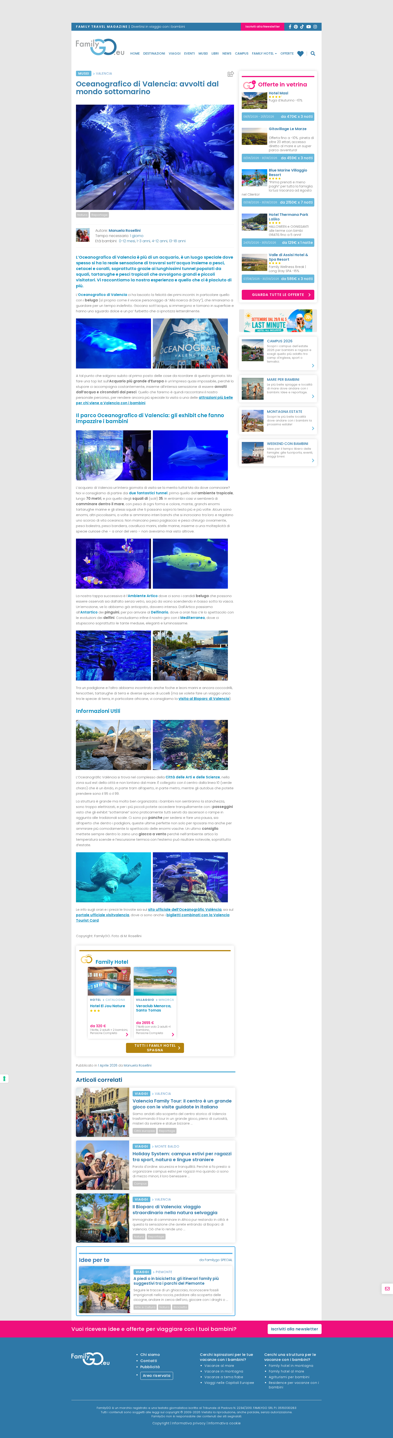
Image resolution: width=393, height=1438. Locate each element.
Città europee (144, 1131)
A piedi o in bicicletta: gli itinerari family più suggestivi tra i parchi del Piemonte (176, 1281)
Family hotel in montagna (291, 1365)
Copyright (161, 1423)
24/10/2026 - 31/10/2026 (259, 243)
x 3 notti (297, 116)
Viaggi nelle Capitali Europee (229, 1382)
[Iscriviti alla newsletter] (387, 1289)
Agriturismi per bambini (289, 1377)
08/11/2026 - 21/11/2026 (258, 117)
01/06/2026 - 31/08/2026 (260, 158)
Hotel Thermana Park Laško (288, 217)
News (226, 53)
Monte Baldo (167, 1146)
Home (135, 53)
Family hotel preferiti (302, 53)
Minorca (166, 1000)
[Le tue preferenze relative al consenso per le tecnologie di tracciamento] (4, 1078)
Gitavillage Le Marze (288, 128)
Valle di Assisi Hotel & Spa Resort (288, 257)
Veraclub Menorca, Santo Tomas (153, 1008)
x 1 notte (297, 242)
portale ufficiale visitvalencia (102, 915)
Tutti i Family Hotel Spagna (155, 1047)
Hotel (95, 1000)
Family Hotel (263, 53)
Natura (82, 215)
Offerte (287, 53)
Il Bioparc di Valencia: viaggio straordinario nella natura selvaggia (175, 1209)
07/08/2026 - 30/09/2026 (261, 279)
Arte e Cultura (145, 1307)
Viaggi (175, 53)
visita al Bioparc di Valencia (204, 698)
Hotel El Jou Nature (107, 1006)
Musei (203, 53)
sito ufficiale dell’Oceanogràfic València (185, 909)
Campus (241, 53)
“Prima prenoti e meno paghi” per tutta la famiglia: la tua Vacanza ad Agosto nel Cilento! (277, 188)
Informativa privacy (189, 1423)
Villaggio (145, 1000)
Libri (215, 53)
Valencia (104, 73)
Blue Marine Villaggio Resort (288, 172)
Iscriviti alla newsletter (294, 1329)
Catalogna (115, 1000)
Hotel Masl (278, 93)
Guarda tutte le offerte (278, 294)
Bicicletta (180, 1307)
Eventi (189, 53)
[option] (109, 1003)
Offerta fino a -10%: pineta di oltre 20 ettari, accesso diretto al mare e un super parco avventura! (291, 144)
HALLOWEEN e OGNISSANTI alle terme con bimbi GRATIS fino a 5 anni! (289, 230)
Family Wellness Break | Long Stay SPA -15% (287, 269)
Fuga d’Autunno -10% (285, 100)
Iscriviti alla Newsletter (262, 26)
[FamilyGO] (100, 48)
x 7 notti (296, 202)
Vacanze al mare (219, 1365)
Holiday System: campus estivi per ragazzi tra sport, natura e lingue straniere (182, 1156)
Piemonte (164, 1272)
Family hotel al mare (286, 1371)
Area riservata (157, 1375)
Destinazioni (154, 53)
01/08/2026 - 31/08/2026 (260, 202)
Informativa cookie (224, 1423)
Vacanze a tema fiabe (223, 1377)
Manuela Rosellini (125, 230)
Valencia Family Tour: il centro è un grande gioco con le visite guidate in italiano (182, 1104)
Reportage (99, 215)
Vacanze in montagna (223, 1371)
